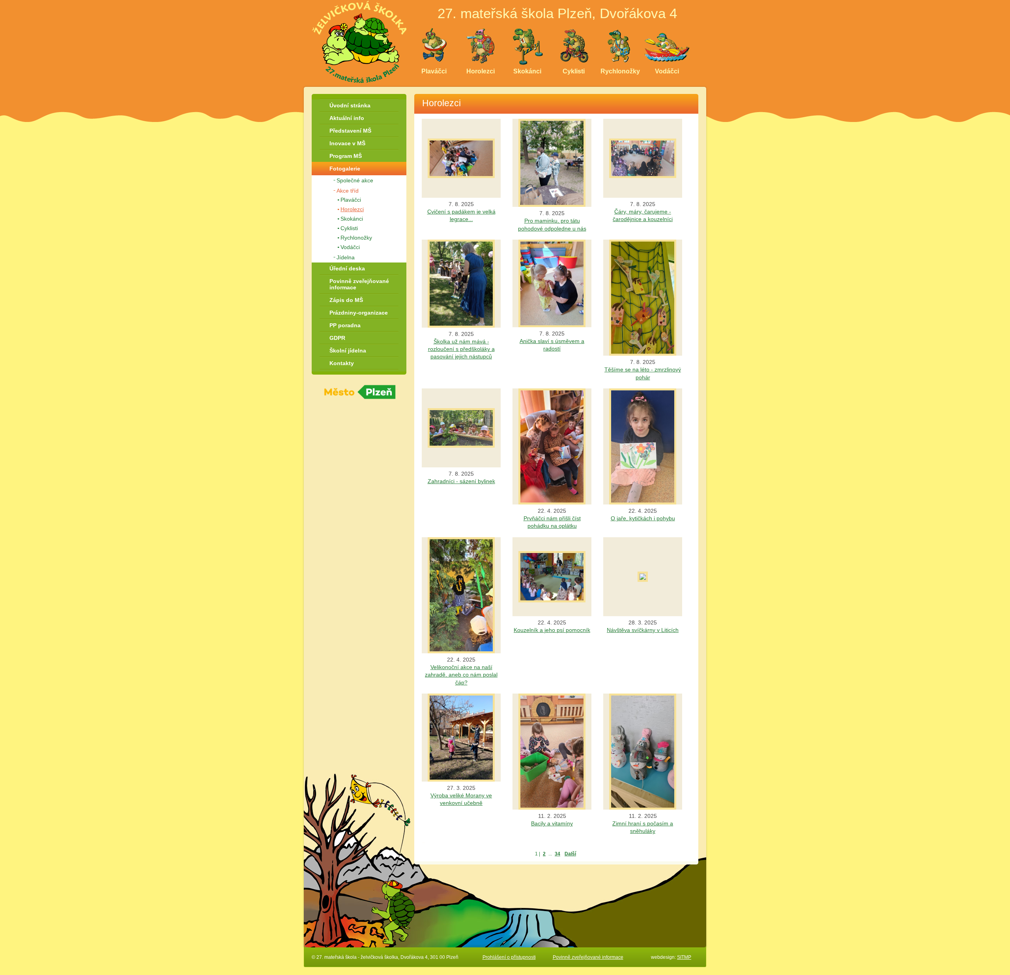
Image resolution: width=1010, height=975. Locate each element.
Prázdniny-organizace (358, 312)
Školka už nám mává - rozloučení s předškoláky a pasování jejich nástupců (461, 349)
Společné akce (355, 180)
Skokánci (351, 219)
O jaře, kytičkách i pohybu (643, 518)
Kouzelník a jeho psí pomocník (552, 630)
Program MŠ (345, 156)
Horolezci (352, 209)
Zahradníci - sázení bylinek (461, 481)
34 (557, 854)
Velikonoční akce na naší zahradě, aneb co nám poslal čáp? (461, 674)
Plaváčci (350, 200)
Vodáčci (350, 247)
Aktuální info (346, 118)
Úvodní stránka (349, 105)
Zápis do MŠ (346, 300)
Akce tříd (348, 191)
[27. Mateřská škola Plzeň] (359, 41)
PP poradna (345, 325)
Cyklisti (349, 228)
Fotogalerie (344, 168)
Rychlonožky (356, 237)
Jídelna (346, 257)
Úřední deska (347, 268)
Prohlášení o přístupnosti (509, 957)
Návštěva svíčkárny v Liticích (643, 630)
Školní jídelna (347, 350)
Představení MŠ (350, 131)
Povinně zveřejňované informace (359, 284)
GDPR (337, 338)
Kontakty (341, 363)
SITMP (684, 957)
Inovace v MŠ (347, 143)
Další (570, 854)
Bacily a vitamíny (552, 824)
